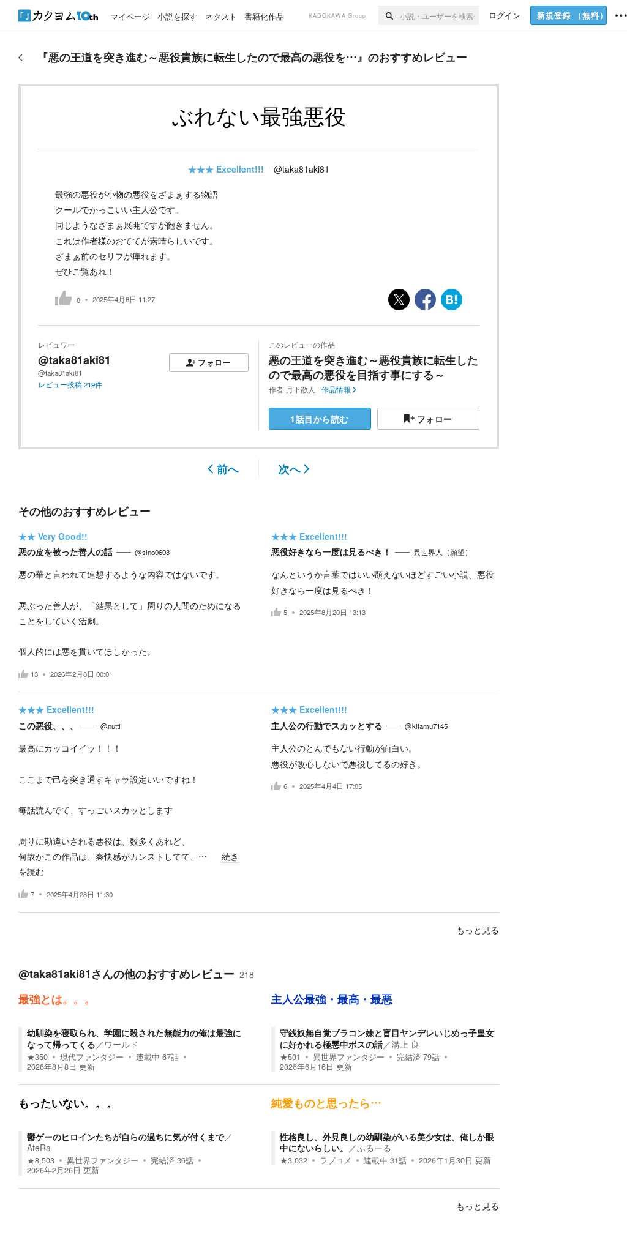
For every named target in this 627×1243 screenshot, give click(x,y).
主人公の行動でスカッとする (327, 725)
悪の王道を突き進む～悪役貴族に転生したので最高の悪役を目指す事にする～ (373, 367)
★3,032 (293, 1160)
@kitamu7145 (426, 726)
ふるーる (374, 1147)
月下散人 (300, 389)
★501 (290, 1057)
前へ (228, 469)
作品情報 (336, 389)
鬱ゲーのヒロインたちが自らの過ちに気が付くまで (125, 1136)
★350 (37, 1057)
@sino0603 (152, 552)
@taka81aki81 (301, 169)
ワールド (121, 1044)
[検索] (389, 15)
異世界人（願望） (442, 552)
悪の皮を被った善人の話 (65, 551)
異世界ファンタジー (349, 1056)
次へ (290, 469)
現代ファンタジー (92, 1056)
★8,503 (40, 1160)
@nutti (110, 726)
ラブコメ (335, 1160)
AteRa (39, 1147)
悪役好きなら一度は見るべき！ (331, 551)
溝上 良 (405, 1044)
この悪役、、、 (48, 725)
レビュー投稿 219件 (70, 384)
